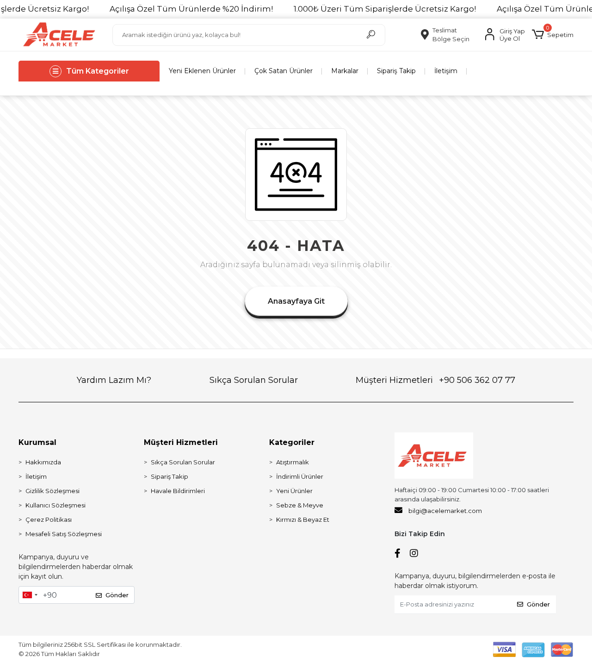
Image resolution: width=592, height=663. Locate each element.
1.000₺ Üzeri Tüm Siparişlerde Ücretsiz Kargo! (385, 8)
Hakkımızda (43, 462)
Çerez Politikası (48, 519)
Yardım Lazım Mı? (114, 380)
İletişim (445, 71)
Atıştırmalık (292, 462)
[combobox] (29, 595)
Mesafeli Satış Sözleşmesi (63, 534)
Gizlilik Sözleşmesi (52, 490)
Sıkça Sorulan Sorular (254, 380)
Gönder (117, 595)
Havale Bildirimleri (178, 490)
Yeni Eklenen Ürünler (202, 71)
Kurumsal (37, 442)
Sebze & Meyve (299, 505)
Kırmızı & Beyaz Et (302, 519)
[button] (553, 34)
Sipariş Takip (396, 71)
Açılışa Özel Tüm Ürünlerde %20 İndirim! (191, 8)
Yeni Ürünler (294, 490)
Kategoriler (291, 442)
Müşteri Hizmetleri (435, 380)
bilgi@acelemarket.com (445, 510)
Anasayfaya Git (296, 301)
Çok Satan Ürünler (283, 71)
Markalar (344, 71)
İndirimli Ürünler (299, 476)
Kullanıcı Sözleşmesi (55, 505)
